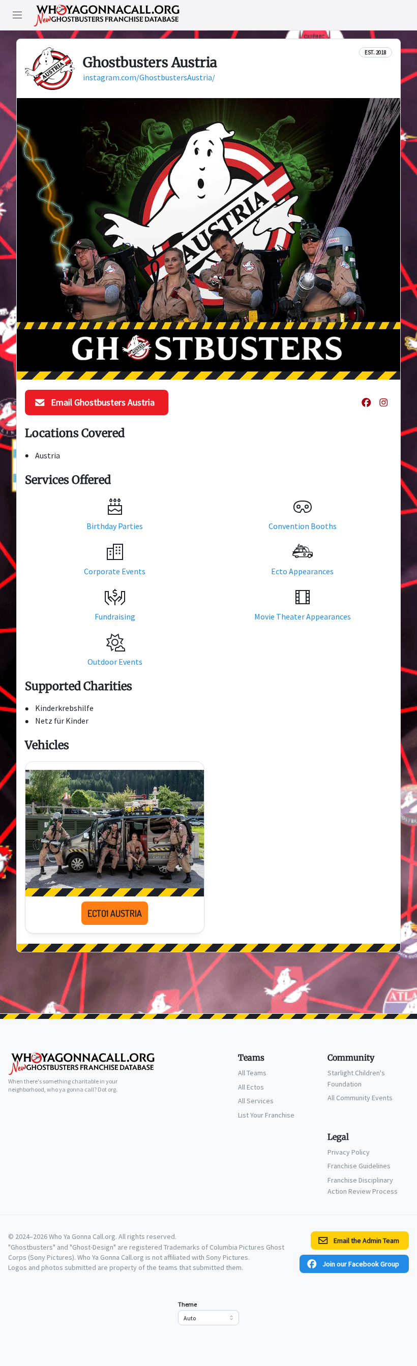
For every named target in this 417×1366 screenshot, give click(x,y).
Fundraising (115, 616)
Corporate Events (114, 571)
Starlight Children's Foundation (356, 1078)
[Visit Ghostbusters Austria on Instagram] (383, 402)
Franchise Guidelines (359, 1165)
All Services (256, 1100)
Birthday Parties (114, 526)
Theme (187, 1304)
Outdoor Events (114, 662)
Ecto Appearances (302, 571)
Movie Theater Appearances (302, 616)
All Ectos (251, 1087)
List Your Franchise (266, 1115)
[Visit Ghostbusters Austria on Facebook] (366, 402)
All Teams (252, 1072)
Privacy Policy (348, 1152)
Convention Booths (303, 526)
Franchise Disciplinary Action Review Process (362, 1185)
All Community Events (360, 1097)
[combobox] (208, 1317)
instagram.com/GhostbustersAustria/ (149, 77)
